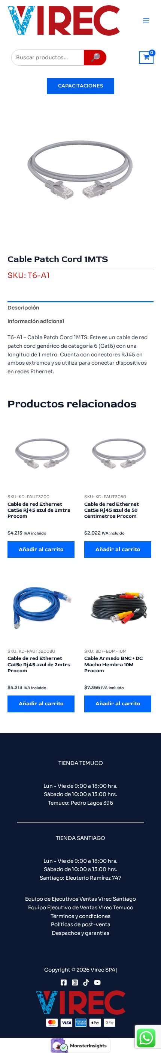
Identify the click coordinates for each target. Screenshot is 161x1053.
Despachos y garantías (80, 933)
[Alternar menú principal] (146, 20)
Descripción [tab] (23, 308)
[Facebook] (63, 982)
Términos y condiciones (80, 916)
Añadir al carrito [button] (41, 549)
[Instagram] (75, 982)
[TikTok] (86, 982)
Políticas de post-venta (80, 924)
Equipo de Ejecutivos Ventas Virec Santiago (80, 899)
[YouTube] (97, 982)
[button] (80, 86)
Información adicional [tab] (35, 321)
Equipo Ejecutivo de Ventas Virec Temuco (80, 907)
